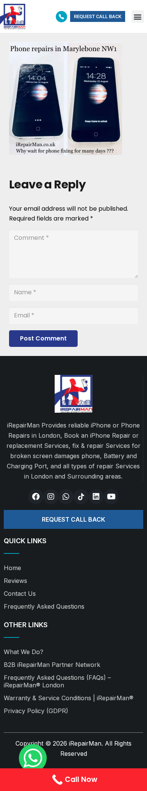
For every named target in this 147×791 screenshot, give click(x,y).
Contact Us (20, 593)
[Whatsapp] (66, 496)
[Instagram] (50, 496)
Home (12, 568)
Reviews (15, 580)
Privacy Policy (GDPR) (36, 711)
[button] (138, 16)
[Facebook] (35, 496)
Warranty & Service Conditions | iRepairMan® (68, 698)
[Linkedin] (96, 496)
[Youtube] (111, 496)
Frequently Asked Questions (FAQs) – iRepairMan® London (57, 681)
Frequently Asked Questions (44, 606)
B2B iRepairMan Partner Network (52, 664)
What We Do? (23, 652)
